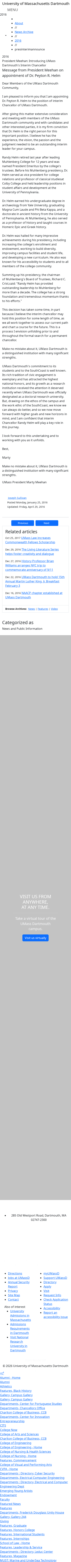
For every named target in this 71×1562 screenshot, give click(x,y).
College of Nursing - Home (18, 1456)
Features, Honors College (17, 1530)
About (19, 23)
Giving (4, 1521)
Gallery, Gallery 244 (13, 1517)
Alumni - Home (10, 1378)
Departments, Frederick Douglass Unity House (32, 1513)
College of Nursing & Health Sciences (25, 1452)
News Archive (24, 32)
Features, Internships (14, 1539)
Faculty (5, 1499)
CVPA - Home (9, 1469)
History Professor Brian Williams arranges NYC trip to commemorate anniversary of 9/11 (29, 565)
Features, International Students (22, 1534)
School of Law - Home (15, 1543)
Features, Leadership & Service (21, 1547)
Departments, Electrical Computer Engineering (32, 1478)
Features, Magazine (13, 1556)
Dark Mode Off (35, 1360)
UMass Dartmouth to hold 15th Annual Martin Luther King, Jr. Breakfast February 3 (35, 581)
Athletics (6, 1386)
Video (54, 609)
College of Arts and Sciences (19, 1434)
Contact (13, 1300)
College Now (8, 1430)
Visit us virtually (35, 938)
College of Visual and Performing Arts (26, 1465)
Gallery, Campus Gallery (16, 1395)
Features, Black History (15, 1391)
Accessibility (52, 1308)
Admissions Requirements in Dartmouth (20, 1328)
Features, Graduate (13, 1526)
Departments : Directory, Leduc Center (26, 1552)
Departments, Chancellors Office (22, 1408)
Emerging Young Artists (16, 1491)
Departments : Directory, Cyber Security (27, 1473)
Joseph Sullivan (17, 498)
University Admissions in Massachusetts (20, 1315)
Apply (47, 1286)
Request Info (52, 1295)
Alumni (5, 1382)
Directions (15, 1273)
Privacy (13, 1291)
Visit (46, 1291)
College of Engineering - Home (21, 1447)
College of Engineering (15, 1443)
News (31, 609)
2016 (18, 41)
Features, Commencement (18, 1460)
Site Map (14, 1295)
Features (43, 609)
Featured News (10, 1504)
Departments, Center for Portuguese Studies (31, 1404)
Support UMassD (55, 1278)
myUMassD (51, 1273)
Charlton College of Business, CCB (23, 1412)
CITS (3, 1425)
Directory (50, 1282)
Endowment (8, 1495)
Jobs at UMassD (19, 1278)
